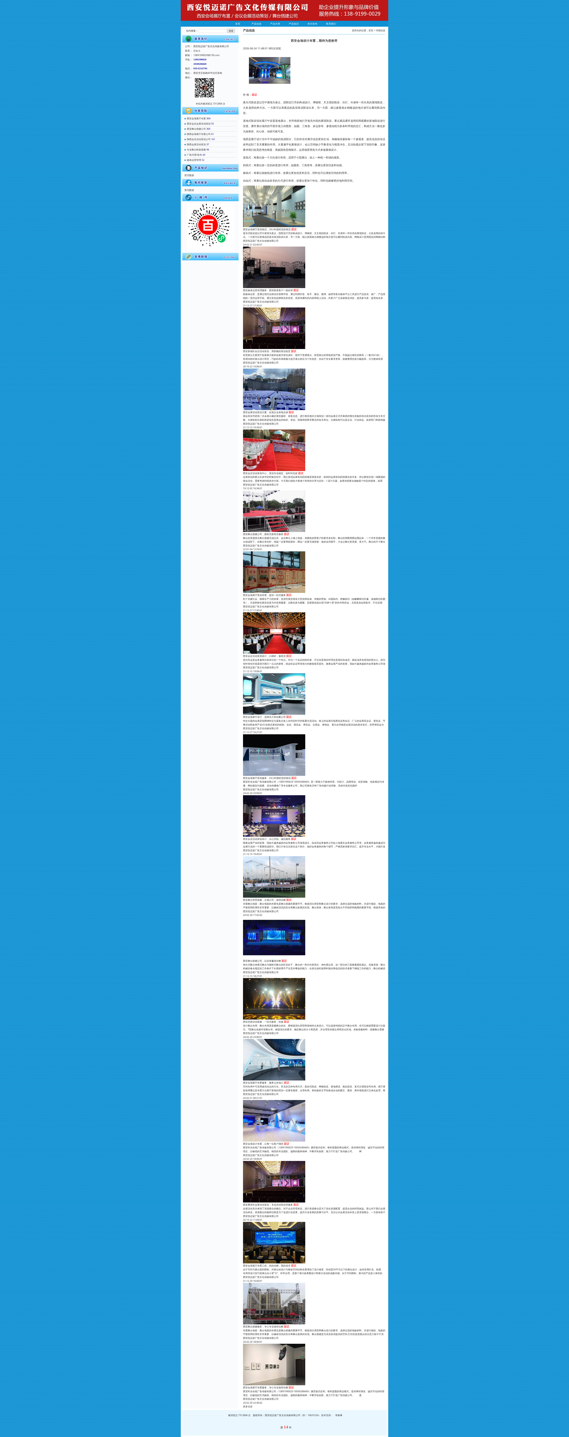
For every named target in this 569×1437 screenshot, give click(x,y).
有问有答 (312, 23)
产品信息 (256, 23)
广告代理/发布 (194, 154)
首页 (237, 23)
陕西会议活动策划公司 (199, 139)
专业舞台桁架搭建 (196, 149)
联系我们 (331, 23)
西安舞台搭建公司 (196, 128)
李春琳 (338, 1415)
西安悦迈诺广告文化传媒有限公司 (261, 240)
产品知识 (294, 23)
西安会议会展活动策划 (199, 123)
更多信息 (247, 1406)
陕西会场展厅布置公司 (199, 134)
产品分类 (275, 23)
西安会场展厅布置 (196, 118)
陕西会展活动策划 (196, 144)
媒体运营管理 (194, 160)
